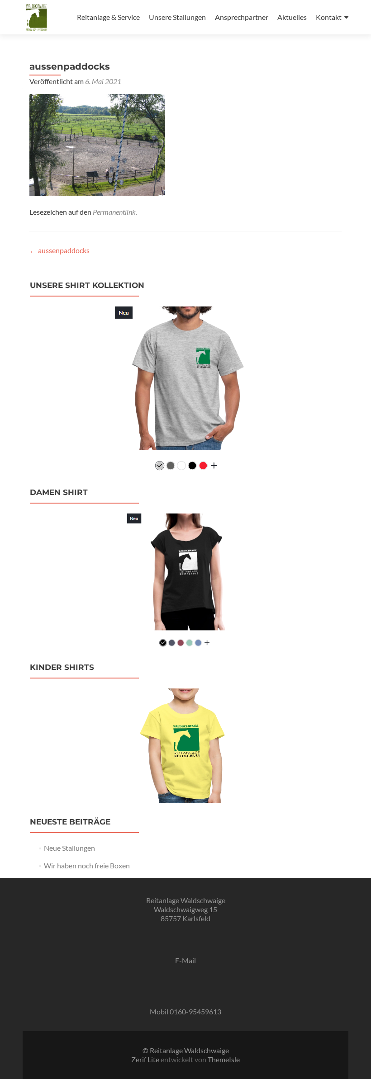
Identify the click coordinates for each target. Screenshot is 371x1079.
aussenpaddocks (59, 250)
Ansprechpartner (241, 17)
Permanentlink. (115, 211)
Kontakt (329, 17)
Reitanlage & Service (108, 17)
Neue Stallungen (69, 847)
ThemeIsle (224, 1059)
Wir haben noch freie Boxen (87, 865)
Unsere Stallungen (177, 17)
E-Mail (185, 960)
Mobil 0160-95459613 (185, 1011)
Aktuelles (292, 17)
